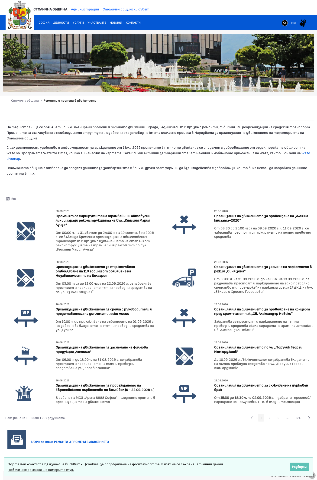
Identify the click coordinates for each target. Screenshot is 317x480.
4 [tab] (282, 84)
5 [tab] (287, 84)
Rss (13, 198)
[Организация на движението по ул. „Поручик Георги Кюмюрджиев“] (184, 356)
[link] (284, 23)
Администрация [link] (85, 9)
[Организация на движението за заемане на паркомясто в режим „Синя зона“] (184, 277)
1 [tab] (268, 84)
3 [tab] (278, 84)
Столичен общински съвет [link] (126, 9)
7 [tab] (296, 84)
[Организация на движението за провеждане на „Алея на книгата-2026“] (184, 224)
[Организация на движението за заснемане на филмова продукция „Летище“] (26, 356)
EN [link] (293, 23)
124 (299, 418)
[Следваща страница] (309, 418)
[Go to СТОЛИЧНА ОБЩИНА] (20, 15)
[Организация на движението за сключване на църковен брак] (184, 393)
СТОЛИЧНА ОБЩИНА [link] (50, 9)
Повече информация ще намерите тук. (41, 469)
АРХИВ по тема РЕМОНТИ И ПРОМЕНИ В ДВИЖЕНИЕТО (71, 442)
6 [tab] (292, 84)
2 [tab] (273, 84)
